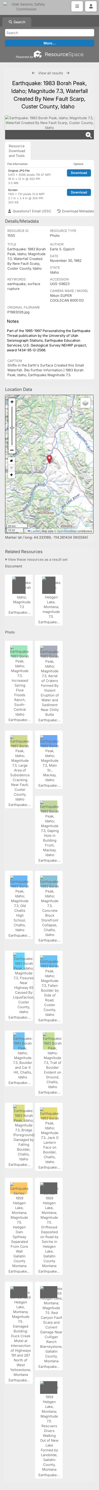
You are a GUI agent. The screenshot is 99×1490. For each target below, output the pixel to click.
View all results (50, 73)
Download (79, 173)
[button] (49, 459)
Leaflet (35, 531)
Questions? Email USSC (31, 211)
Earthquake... (49, 622)
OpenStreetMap (67, 531)
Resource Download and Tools (17, 151)
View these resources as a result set (37, 559)
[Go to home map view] (11, 460)
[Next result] (67, 73)
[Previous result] (33, 73)
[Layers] (85, 403)
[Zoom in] (12, 401)
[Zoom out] (12, 450)
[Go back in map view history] (11, 474)
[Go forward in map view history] (11, 467)
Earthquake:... (20, 612)
